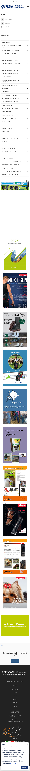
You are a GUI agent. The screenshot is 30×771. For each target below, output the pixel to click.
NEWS (15, 706)
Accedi (4, 30)
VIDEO (15, 702)
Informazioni (13, 763)
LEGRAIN (15, 699)
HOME (15, 685)
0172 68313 (15, 719)
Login (15, 1)
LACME (15, 692)
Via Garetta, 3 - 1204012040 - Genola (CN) (15, 716)
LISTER (15, 696)
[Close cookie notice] (27, 744)
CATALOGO (15, 689)
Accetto (24, 767)
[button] (16, 487)
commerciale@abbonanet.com (15, 721)
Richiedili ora (15, 661)
